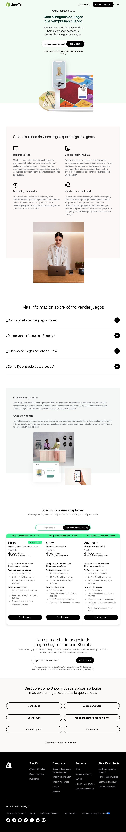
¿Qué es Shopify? (37, 769)
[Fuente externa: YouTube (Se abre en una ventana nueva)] (20, 820)
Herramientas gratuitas (85, 784)
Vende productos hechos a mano (92, 717)
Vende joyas (34, 717)
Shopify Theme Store (62, 777)
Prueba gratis (25, 617)
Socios (55, 786)
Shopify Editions (36, 774)
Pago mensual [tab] (49, 528)
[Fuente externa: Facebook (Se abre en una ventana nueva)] (8, 820)
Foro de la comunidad (108, 777)
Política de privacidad (49, 813)
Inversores (34, 779)
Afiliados (56, 791)
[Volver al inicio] (9, 765)
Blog (78, 769)
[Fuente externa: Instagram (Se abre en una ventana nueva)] (26, 820)
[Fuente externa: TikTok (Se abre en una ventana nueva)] (32, 820)
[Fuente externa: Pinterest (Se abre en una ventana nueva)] (44, 820)
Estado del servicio (107, 786)
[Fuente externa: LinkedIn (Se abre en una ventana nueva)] (38, 820)
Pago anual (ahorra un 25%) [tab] (76, 528)
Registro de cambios (85, 788)
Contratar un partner (107, 782)
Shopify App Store (60, 782)
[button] (118, 4)
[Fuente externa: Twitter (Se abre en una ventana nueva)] (14, 820)
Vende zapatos (34, 729)
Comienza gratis (103, 4)
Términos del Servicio (15, 813)
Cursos (79, 779)
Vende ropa (34, 706)
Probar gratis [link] (75, 44)
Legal (32, 813)
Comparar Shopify (84, 774)
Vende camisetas (92, 706)
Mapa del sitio (70, 813)
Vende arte (92, 729)
